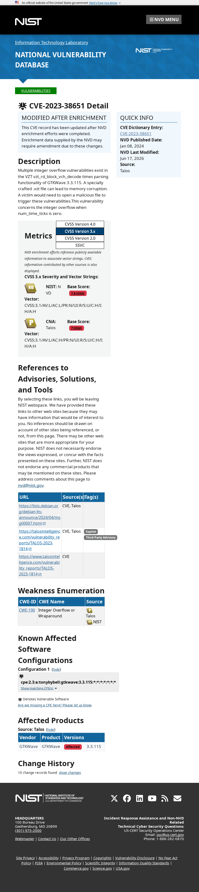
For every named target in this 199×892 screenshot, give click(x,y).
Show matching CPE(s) (37, 688)
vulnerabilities (35, 90)
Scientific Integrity (100, 863)
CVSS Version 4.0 (80, 224)
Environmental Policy (64, 863)
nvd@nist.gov (30, 485)
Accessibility (48, 858)
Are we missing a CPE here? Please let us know (54, 705)
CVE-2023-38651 (136, 133)
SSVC (80, 245)
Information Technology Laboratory (51, 42)
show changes (70, 772)
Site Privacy (25, 858)
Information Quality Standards (144, 863)
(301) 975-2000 (28, 830)
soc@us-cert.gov (170, 834)
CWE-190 (27, 610)
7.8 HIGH (77, 293)
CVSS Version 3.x (80, 231)
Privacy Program (76, 858)
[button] (164, 19)
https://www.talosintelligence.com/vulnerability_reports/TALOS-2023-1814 (39, 565)
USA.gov (123, 868)
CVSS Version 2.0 (80, 238)
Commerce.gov (76, 868)
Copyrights (102, 858)
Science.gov (102, 868)
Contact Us (47, 838)
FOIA (39, 863)
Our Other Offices (75, 838)
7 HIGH (76, 328)
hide (56, 669)
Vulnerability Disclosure (135, 858)
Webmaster (24, 838)
